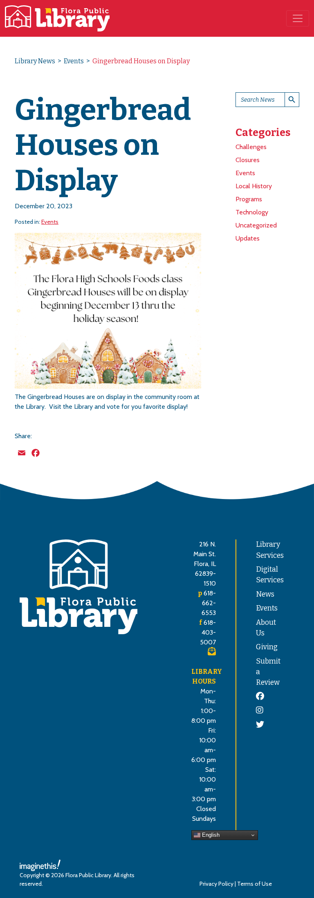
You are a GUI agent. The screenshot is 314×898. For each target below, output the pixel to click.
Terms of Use (254, 883)
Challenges (251, 147)
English (210, 835)
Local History (254, 186)
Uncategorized (256, 225)
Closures (248, 160)
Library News (35, 61)
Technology (252, 212)
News (265, 594)
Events (74, 61)
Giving (267, 647)
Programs (249, 199)
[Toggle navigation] (297, 18)
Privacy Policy (216, 883)
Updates (248, 238)
